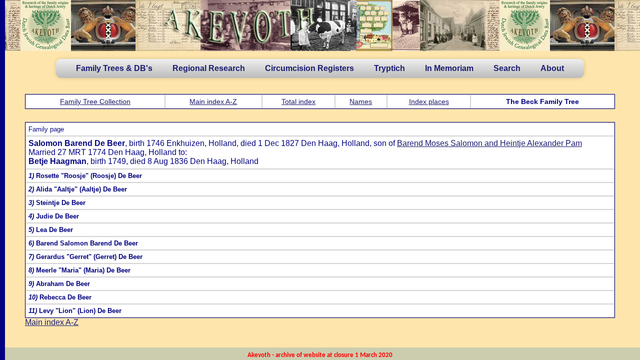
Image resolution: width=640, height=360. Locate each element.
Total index (299, 102)
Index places (429, 102)
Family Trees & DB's (114, 68)
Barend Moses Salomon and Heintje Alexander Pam (489, 143)
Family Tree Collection (95, 102)
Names (361, 102)
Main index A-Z (213, 102)
